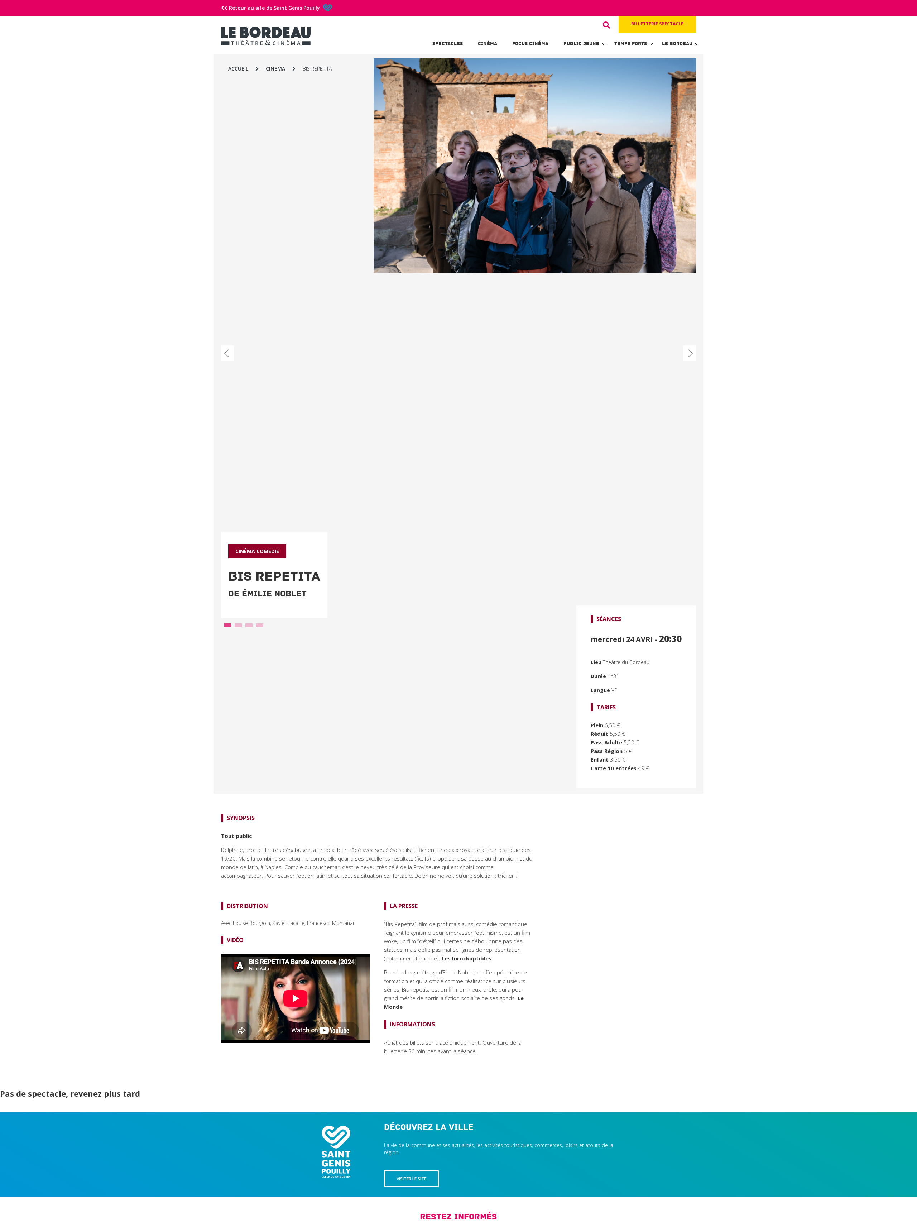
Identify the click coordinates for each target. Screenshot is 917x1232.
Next (689, 353)
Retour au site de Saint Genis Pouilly (274, 7)
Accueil (238, 68)
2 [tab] (238, 627)
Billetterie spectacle (657, 24)
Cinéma (487, 43)
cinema (275, 68)
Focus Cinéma (530, 43)
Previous (227, 353)
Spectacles (447, 43)
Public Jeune (581, 43)
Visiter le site (411, 1179)
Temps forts (630, 43)
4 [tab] (259, 627)
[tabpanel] (458, 427)
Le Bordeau (677, 43)
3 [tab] (249, 627)
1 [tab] (227, 627)
